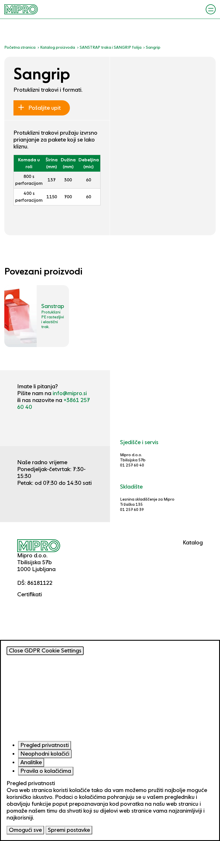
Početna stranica (20, 47)
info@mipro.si (70, 393)
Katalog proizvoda (57, 47)
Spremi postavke (69, 830)
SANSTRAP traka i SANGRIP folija (111, 47)
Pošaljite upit (44, 108)
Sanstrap (52, 306)
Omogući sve (25, 830)
